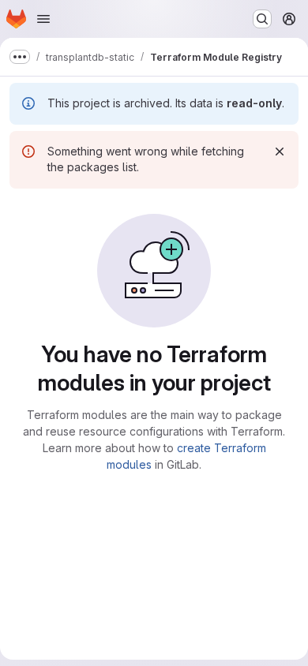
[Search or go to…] (262, 18)
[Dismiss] (279, 151)
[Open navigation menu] (43, 19)
